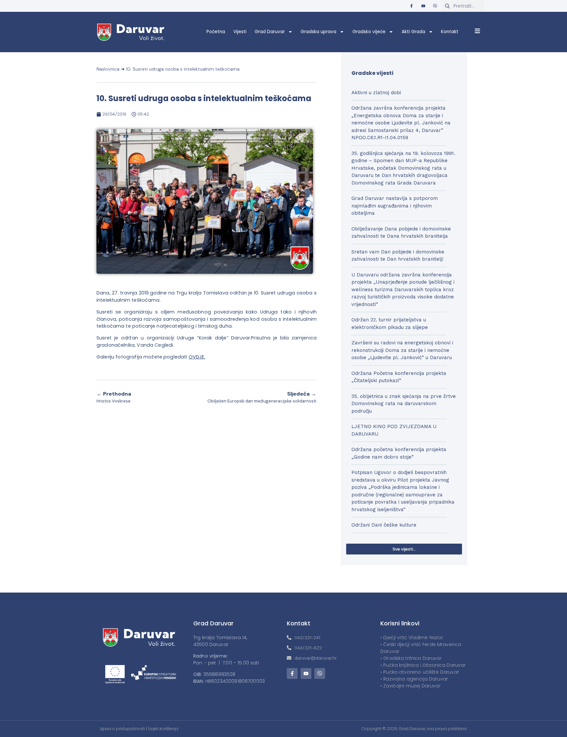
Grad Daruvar (270, 32)
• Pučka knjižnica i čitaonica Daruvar (423, 665)
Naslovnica (107, 69)
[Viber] (435, 6)
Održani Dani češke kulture (383, 525)
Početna (215, 32)
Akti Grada (413, 32)
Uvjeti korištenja (163, 728)
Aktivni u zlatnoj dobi (376, 93)
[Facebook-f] (411, 6)
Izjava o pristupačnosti (122, 728)
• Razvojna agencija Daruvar (414, 679)
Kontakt (449, 32)
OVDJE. (197, 357)
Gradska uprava (318, 32)
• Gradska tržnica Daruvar (411, 658)
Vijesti (239, 32)
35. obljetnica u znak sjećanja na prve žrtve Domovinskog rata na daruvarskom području (403, 403)
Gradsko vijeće (369, 32)
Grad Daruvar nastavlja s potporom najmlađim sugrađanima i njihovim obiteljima (394, 205)
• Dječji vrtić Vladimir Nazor (411, 637)
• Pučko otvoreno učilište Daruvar (419, 672)
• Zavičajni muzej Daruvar (410, 686)
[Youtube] (423, 6)
